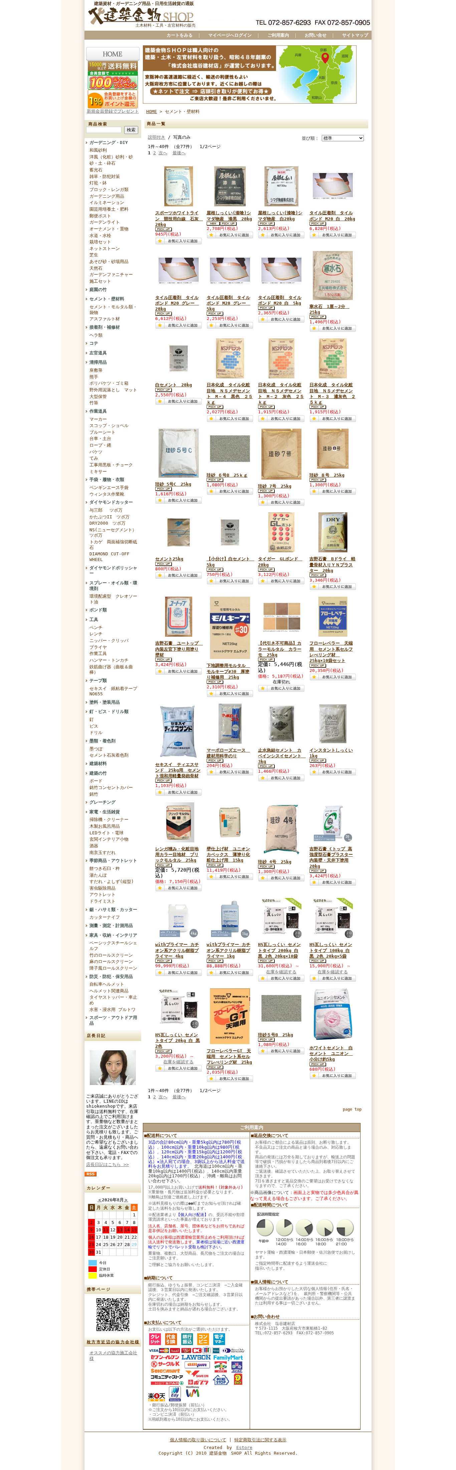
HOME (151, 111)
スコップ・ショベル (109, 425)
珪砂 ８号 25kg (327, 475)
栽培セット (100, 241)
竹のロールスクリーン (111, 955)
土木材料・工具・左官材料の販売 (166, 25)
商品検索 (98, 124)
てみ (93, 458)
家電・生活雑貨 (104, 811)
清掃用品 (98, 362)
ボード (95, 780)
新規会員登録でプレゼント (113, 111)
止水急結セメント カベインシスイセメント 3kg (282, 756)
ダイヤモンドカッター (111, 502)
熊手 (93, 376)
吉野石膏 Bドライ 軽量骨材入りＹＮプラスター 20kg (332, 564)
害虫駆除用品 (102, 888)
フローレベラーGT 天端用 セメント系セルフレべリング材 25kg (229, 1056)
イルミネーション (106, 202)
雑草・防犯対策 (104, 176)
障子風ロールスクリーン (113, 968)
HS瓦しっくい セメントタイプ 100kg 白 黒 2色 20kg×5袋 (330, 950)
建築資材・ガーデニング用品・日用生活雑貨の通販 (144, 3)
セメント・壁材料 (106, 298)
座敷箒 (95, 370)
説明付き (156, 137)
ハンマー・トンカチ (109, 660)
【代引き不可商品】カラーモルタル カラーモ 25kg (279, 649)
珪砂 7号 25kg (274, 486)
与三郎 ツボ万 (106, 510)
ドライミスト (102, 901)
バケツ (95, 451)
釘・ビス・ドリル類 (109, 711)
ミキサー (98, 471)
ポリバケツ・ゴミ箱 (109, 383)
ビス (93, 726)
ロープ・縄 (100, 445)
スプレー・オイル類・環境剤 (113, 585)
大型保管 (98, 396)
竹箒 (93, 402)
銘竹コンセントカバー (111, 787)
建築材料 (98, 763)
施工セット (100, 281)
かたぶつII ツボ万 (109, 516)
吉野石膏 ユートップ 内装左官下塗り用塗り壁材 (179, 649)
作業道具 (98, 411)
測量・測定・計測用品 (111, 925)
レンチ (95, 633)
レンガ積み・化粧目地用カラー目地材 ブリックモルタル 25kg (177, 854)
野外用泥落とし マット (113, 389)
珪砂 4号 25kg (274, 861)
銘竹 (93, 794)
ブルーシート (102, 432)
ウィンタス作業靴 (106, 494)
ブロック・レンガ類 (109, 189)
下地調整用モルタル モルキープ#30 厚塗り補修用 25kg (228, 671)
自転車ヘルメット (106, 984)
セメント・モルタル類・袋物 (113, 309)
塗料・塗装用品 (104, 702)
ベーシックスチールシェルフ (113, 945)
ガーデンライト (104, 222)
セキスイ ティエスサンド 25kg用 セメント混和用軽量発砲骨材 (178, 770)
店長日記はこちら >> (107, 1164)
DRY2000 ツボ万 (107, 523)
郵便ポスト (100, 215)
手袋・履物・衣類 (106, 479)
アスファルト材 (104, 318)
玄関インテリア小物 (109, 839)
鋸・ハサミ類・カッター (113, 909)
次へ (163, 152)
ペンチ (95, 627)
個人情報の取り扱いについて (198, 1439)
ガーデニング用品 (106, 196)
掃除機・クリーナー (109, 819)
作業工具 (98, 653)
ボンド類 (98, 609)
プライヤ (98, 647)
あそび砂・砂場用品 (109, 261)
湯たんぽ (98, 875)
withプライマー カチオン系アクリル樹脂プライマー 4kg (177, 950)
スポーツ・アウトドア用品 (113, 1020)
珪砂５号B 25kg (275, 1034)
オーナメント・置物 (109, 228)
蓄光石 (95, 169)
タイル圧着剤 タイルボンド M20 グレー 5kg (228, 303)
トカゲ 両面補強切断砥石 (113, 544)
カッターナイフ (104, 917)
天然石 (95, 268)
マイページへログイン (230, 35)
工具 (93, 619)
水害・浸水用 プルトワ (112, 1009)
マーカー (98, 419)
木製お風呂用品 (104, 826)
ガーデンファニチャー (111, 274)
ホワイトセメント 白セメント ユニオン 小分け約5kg (331, 1053)
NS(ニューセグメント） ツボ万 (113, 532)
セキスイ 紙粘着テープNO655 (113, 691)
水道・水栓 (100, 235)
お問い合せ (315, 35)
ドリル (95, 732)
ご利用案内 (278, 35)
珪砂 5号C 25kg (173, 484)
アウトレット (102, 894)
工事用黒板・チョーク (111, 464)
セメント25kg (169, 558)
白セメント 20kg (173, 384)
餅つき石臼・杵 (104, 868)
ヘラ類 (95, 335)
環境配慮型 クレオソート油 (113, 599)
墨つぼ (95, 748)
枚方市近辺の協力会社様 (113, 1342)
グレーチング (102, 802)
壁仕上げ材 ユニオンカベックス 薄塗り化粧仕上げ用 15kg (228, 854)
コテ (93, 343)
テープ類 (98, 680)
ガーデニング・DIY (108, 142)
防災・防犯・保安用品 (111, 976)
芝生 (93, 254)
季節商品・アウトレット (113, 860)
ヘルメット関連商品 (109, 990)
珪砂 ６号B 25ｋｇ (227, 475)
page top (352, 1109)
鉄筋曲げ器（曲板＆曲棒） (111, 669)
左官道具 (98, 352)
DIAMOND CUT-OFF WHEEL (109, 556)
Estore (244, 1447)
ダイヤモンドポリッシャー (113, 570)
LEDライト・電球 (106, 832)
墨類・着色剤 (102, 740)
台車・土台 (100, 438)
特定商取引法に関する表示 (260, 1439)
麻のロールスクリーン (111, 961)
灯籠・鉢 (98, 182)
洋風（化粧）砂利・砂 (111, 156)
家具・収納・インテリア (113, 935)
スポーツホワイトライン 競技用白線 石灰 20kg (179, 218)
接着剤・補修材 (104, 327)
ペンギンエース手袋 (109, 487)
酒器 (93, 845)
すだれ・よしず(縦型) (111, 881)
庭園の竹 (98, 289)
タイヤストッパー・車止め (113, 1000)
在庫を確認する (281, 971)
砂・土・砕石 (102, 163)
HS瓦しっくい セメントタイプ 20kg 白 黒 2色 (177, 1040)
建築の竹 (98, 773)
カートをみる (180, 35)
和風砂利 (98, 150)
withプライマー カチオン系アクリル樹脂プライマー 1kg (228, 950)
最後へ (179, 152)
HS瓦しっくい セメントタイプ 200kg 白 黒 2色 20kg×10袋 (279, 950)
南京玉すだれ (102, 852)
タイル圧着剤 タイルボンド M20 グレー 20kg (177, 303)
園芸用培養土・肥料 (109, 209)
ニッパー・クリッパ (109, 640)
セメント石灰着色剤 (109, 755)
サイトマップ (355, 35)
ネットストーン (104, 248)
